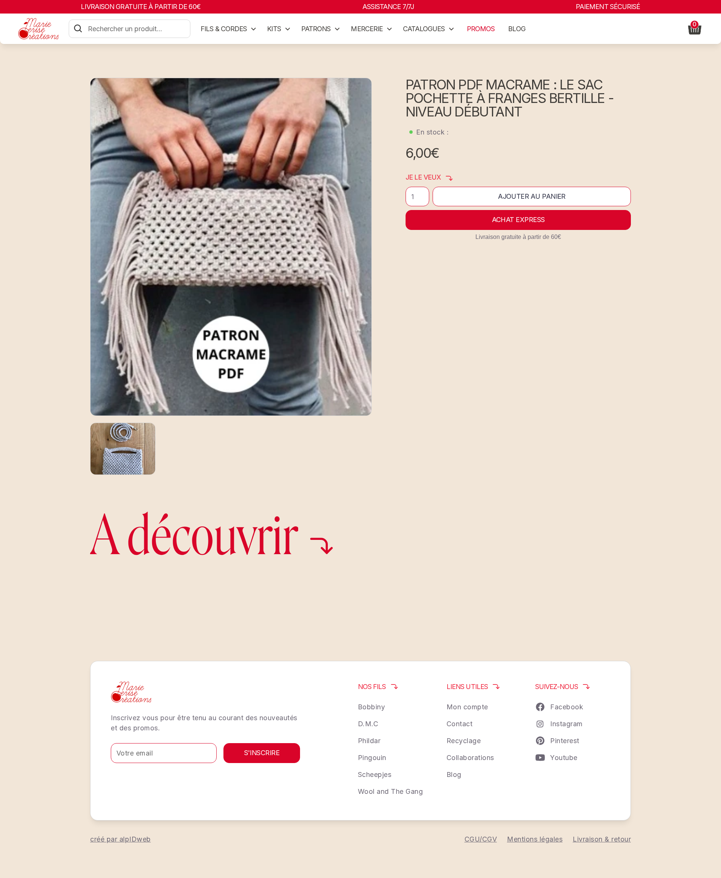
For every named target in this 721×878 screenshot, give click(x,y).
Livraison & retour (602, 839)
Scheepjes (375, 774)
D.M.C (368, 724)
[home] (38, 28)
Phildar (369, 741)
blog (516, 29)
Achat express (518, 220)
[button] (229, 29)
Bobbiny (371, 707)
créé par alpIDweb (120, 839)
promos (481, 29)
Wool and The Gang (390, 791)
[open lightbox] (231, 247)
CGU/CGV (481, 839)
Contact (459, 724)
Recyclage (463, 741)
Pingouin (372, 758)
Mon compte (467, 707)
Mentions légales (535, 839)
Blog (454, 774)
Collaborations (470, 758)
